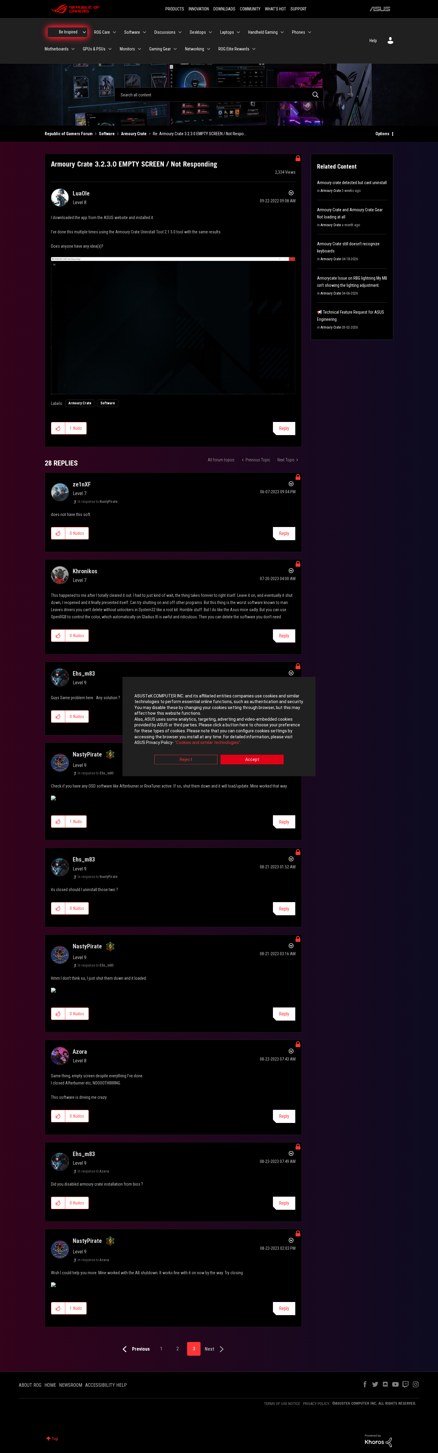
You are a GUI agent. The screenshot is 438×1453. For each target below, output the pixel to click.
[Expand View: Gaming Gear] (175, 49)
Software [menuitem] (132, 32)
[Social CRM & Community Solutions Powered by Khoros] (378, 1440)
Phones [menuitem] (298, 32)
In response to (98, 502)
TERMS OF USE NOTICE (282, 1403)
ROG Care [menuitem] (102, 32)
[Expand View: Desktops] (210, 32)
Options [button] (382, 133)
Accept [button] (252, 759)
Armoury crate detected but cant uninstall (352, 182)
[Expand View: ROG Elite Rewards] (254, 49)
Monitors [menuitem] (127, 49)
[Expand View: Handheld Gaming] (282, 32)
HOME (50, 1385)
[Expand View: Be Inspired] (84, 32)
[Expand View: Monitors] (139, 49)
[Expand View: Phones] (310, 32)
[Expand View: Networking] (209, 49)
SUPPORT (299, 9)
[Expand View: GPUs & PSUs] (110, 49)
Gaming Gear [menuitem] (160, 49)
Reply (284, 428)
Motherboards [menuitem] (57, 49)
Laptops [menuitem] (227, 32)
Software (107, 133)
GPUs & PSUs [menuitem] (94, 49)
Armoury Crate (134, 133)
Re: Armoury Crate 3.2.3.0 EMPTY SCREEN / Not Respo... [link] (199, 133)
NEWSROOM (70, 1385)
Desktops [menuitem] (198, 32)
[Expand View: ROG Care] (114, 32)
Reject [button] (186, 759)
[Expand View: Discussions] (180, 32)
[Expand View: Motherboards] (73, 49)
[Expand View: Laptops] (238, 32)
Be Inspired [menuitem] (68, 32)
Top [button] (55, 1438)
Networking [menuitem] (194, 49)
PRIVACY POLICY (316, 1403)
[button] (58, 428)
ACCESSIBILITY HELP (106, 1385)
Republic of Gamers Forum (69, 133)
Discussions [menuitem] (164, 32)
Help (373, 40)
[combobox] (219, 94)
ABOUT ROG (30, 1385)
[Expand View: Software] (144, 32)
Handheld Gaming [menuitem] (263, 32)
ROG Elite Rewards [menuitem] (233, 49)
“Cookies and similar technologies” (207, 742)
